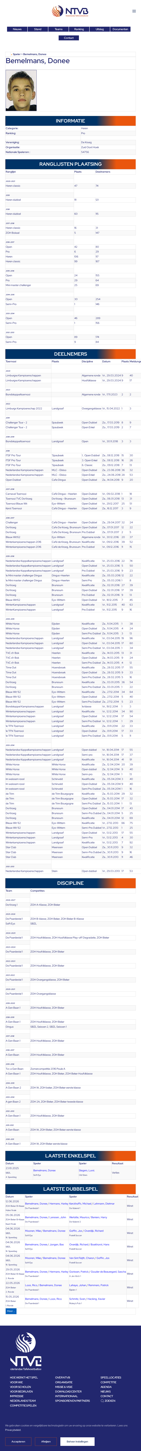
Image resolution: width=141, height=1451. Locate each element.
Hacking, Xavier (96, 1299)
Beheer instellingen (77, 1441)
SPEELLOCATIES (111, 1377)
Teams (58, 29)
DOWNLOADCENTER (68, 1391)
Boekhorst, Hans (100, 1244)
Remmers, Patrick (98, 1285)
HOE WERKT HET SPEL (24, 1377)
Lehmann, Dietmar (104, 1203)
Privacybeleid (13, 1430)
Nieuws (17, 29)
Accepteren (18, 1441)
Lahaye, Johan (77, 1285)
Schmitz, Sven (77, 1299)
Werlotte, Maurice (79, 1217)
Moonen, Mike (33, 1231)
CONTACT (107, 1396)
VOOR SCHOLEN (20, 1387)
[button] (134, 11)
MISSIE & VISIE (63, 1387)
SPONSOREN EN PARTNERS (72, 1401)
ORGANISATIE (63, 1382)
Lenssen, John (58, 1217)
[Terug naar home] (70, 11)
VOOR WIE (16, 1382)
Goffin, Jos (75, 1231)
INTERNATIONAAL (66, 1396)
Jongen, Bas (57, 1244)
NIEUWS (106, 1391)
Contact (69, 38)
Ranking (79, 29)
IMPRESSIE (17, 1396)
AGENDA (106, 1387)
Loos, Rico (31, 1285)
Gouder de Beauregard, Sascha (108, 1271)
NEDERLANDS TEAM (23, 1401)
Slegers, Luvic (87, 1170)
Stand (37, 29)
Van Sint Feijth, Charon (81, 1258)
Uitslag (100, 29)
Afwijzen (46, 1441)
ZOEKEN (110, 1401)
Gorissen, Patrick (79, 1271)
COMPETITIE (108, 1382)
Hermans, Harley (59, 1203)
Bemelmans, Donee (44, 1170)
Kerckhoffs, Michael (80, 1203)
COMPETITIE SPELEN (23, 1405)
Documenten (120, 29)
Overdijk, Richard (94, 1231)
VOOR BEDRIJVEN (21, 1391)
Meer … (11, 1311)
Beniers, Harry (99, 1217)
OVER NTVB (62, 1377)
